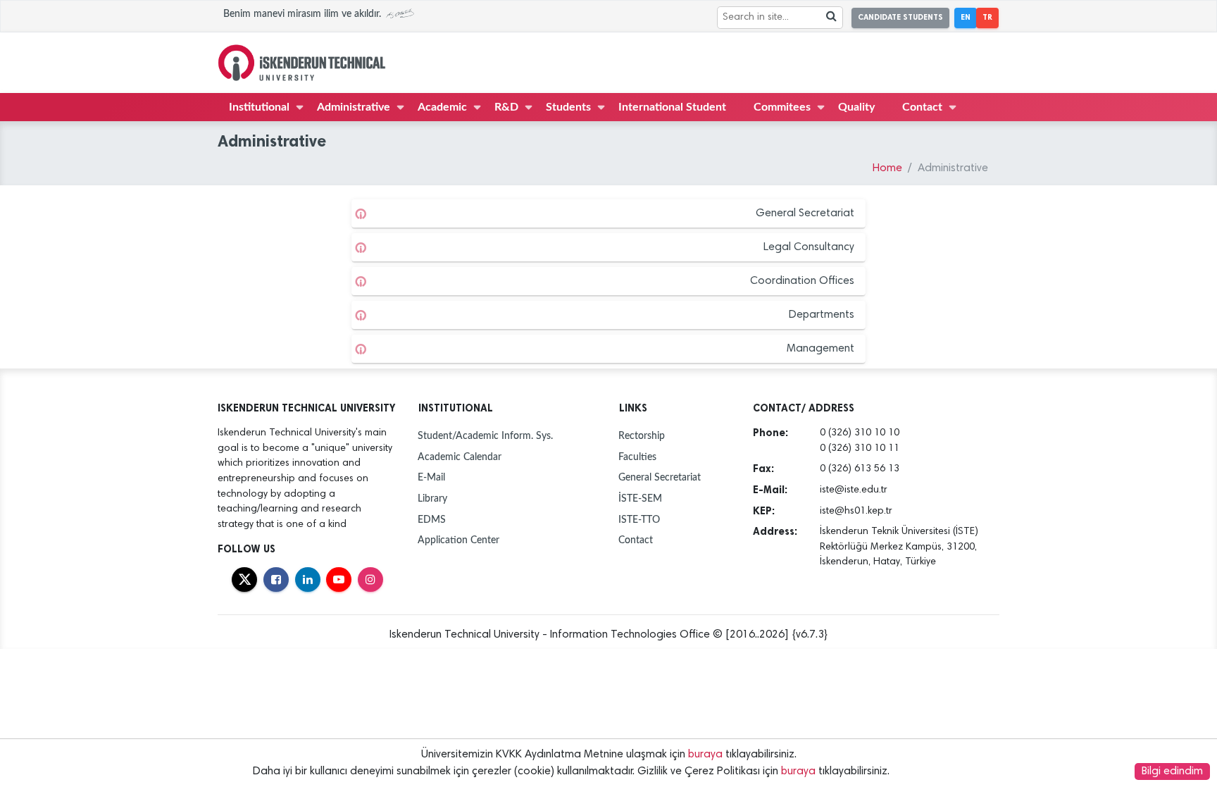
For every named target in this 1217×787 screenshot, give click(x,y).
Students (568, 107)
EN (966, 17)
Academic (442, 107)
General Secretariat (805, 213)
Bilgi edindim (1172, 771)
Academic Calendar (459, 457)
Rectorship (641, 435)
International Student (672, 107)
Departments (821, 315)
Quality (856, 107)
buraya (705, 754)
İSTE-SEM (640, 498)
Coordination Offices (802, 281)
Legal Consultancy (808, 247)
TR (987, 17)
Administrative (353, 107)
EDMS (432, 519)
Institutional (259, 107)
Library (432, 498)
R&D (506, 107)
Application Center (458, 540)
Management (820, 348)
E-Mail (431, 477)
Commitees (782, 107)
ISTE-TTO (639, 519)
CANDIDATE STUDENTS (900, 17)
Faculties (637, 457)
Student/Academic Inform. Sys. (485, 435)
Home (887, 168)
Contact (922, 107)
